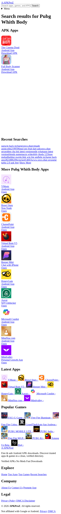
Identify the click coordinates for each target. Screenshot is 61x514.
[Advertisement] (30, 104)
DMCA (52, 511)
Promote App (29, 487)
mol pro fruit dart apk (30, 148)
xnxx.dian (28, 146)
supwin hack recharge (12, 146)
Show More (25, 162)
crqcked (21, 160)
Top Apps (13, 474)
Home (4, 474)
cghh (8, 148)
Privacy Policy (8, 500)
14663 (28, 160)
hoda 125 (43, 154)
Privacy (43, 511)
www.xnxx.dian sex (41, 160)
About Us (6, 487)
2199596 (15, 148)
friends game (14, 154)
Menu (7, 8)
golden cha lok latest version (19, 151)
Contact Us (17, 487)
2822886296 (11, 160)
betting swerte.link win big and (23, 157)
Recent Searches (38, 474)
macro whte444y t (30, 154)
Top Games (24, 474)
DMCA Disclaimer (25, 500)
